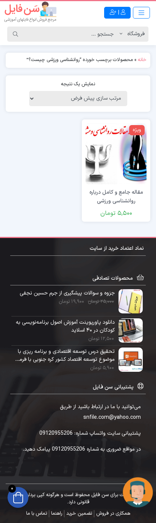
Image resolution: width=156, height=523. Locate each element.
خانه (142, 60)
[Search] (15, 34)
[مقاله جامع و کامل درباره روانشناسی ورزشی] (116, 153)
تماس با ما (36, 513)
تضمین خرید (79, 513)
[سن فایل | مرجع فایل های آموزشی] (30, 12)
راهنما (56, 513)
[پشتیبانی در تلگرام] (138, 492)
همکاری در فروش (113, 513)
